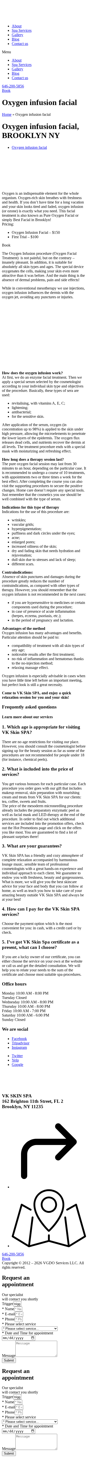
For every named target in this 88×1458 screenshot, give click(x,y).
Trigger (7, 1304)
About (17, 26)
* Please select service (19, 1324)
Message (8, 1355)
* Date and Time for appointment (27, 1333)
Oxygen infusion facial (29, 147)
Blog (15, 39)
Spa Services (22, 30)
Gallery (17, 35)
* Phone (8, 1319)
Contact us (20, 44)
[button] (44, 52)
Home (6, 114)
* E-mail (8, 1314)
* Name (8, 1309)
